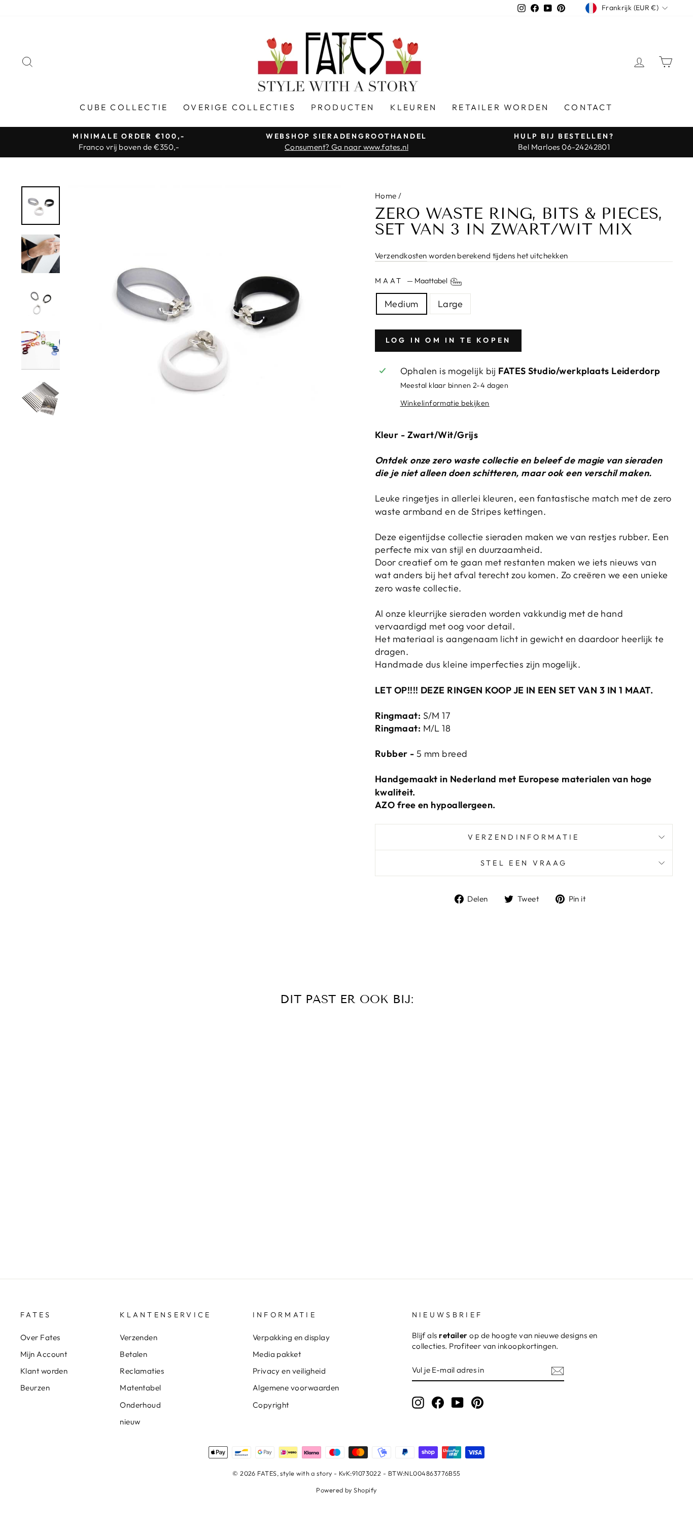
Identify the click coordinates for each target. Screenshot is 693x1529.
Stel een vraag (523, 863)
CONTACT (588, 107)
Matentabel (140, 1387)
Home (386, 196)
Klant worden (43, 1371)
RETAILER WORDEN (500, 107)
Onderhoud (140, 1405)
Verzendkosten (401, 255)
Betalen (133, 1354)
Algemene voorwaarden (296, 1387)
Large (450, 304)
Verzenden (138, 1337)
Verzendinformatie (523, 837)
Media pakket (277, 1354)
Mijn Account (43, 1354)
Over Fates (40, 1337)
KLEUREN (413, 107)
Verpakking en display (291, 1337)
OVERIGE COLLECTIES (239, 107)
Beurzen (35, 1387)
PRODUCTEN (343, 107)
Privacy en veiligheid (289, 1371)
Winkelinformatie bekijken (445, 403)
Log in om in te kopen (448, 340)
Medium (402, 304)
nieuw (130, 1421)
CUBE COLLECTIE (124, 107)
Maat (412, 280)
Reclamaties (142, 1371)
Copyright (271, 1405)
